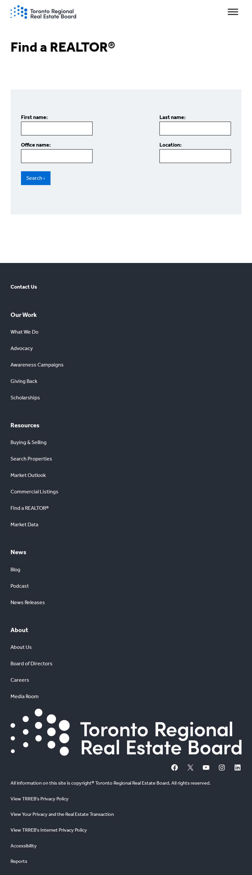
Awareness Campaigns (37, 365)
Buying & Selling (28, 442)
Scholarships (25, 397)
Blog (15, 569)
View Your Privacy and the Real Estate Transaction (62, 814)
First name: (34, 117)
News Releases (27, 602)
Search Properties (31, 459)
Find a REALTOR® (29, 508)
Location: (170, 145)
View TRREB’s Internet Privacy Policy (48, 830)
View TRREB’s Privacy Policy (39, 799)
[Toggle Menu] (233, 12)
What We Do (24, 332)
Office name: (36, 145)
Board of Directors (31, 663)
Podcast (19, 586)
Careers (19, 680)
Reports (18, 861)
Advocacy (21, 348)
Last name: (172, 117)
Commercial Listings (34, 491)
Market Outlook (28, 475)
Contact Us (23, 287)
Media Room (24, 696)
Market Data (24, 524)
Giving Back (23, 381)
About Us (21, 647)
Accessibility (23, 846)
